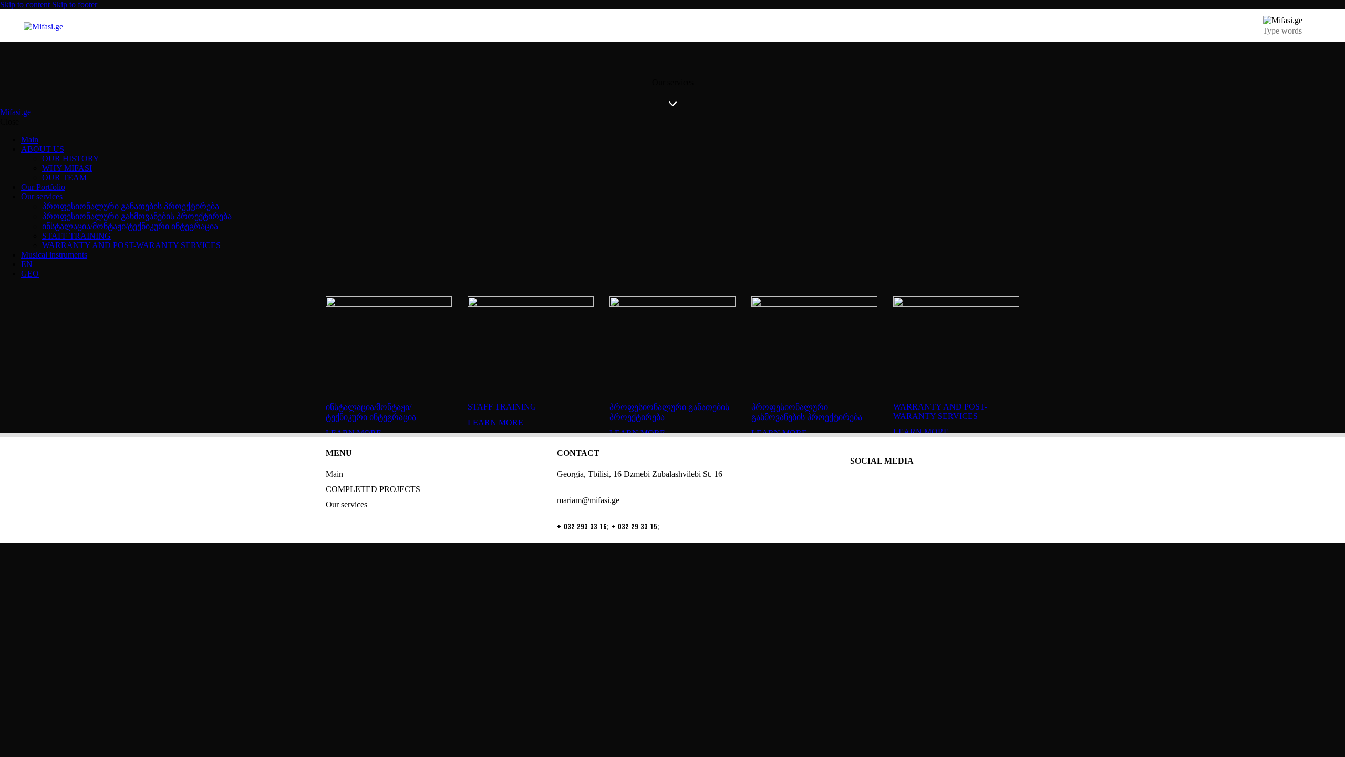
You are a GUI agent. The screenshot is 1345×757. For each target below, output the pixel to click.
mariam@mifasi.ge (588, 500)
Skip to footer (74, 4)
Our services (346, 504)
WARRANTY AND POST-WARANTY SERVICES (940, 411)
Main (334, 473)
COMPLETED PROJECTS (373, 489)
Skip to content (25, 4)
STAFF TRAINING (502, 406)
